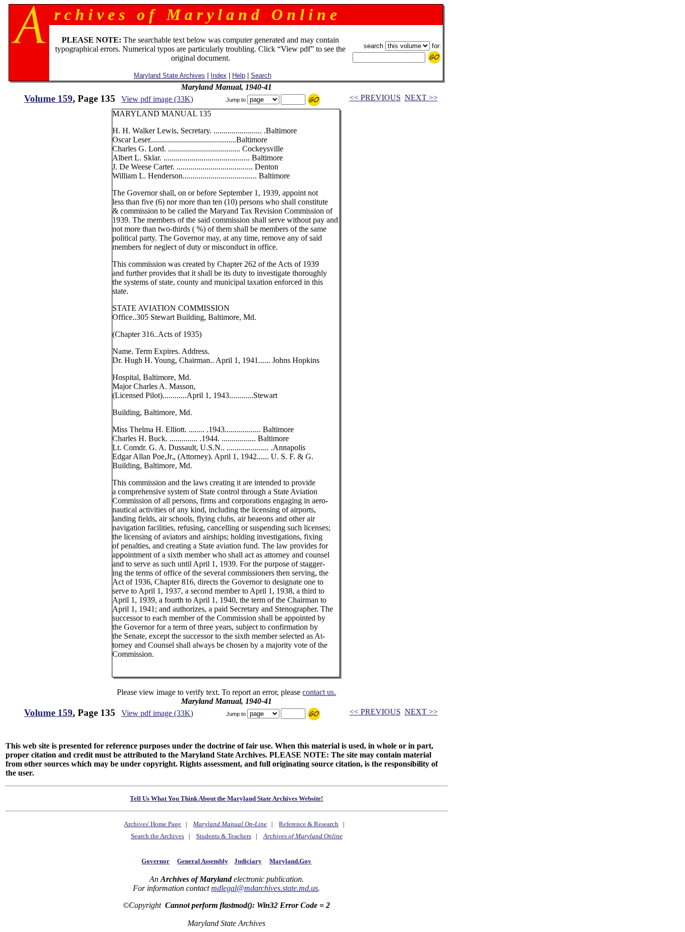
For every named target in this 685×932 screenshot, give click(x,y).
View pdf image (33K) (157, 99)
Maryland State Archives (169, 75)
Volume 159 (48, 98)
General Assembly (202, 861)
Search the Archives (157, 836)
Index (219, 75)
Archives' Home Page (152, 824)
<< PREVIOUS (375, 97)
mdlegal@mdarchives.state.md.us (264, 888)
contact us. (319, 692)
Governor (155, 861)
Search (261, 75)
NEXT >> (421, 97)
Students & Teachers (223, 836)
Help (238, 75)
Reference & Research (308, 824)
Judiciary (248, 861)
